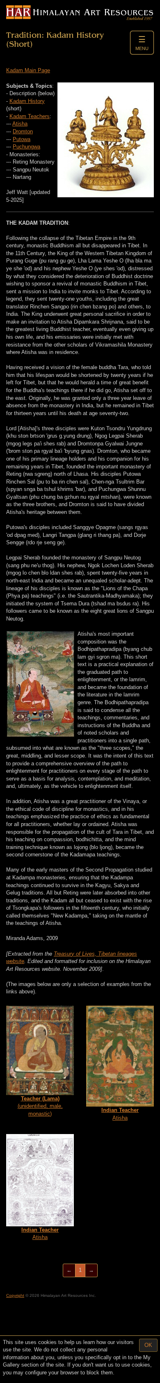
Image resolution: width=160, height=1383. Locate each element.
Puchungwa (26, 147)
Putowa (21, 139)
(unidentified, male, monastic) (40, 1106)
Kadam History (27, 101)
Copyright (15, 1295)
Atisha (19, 124)
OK (148, 1345)
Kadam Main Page (28, 70)
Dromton (23, 131)
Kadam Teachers (29, 116)
